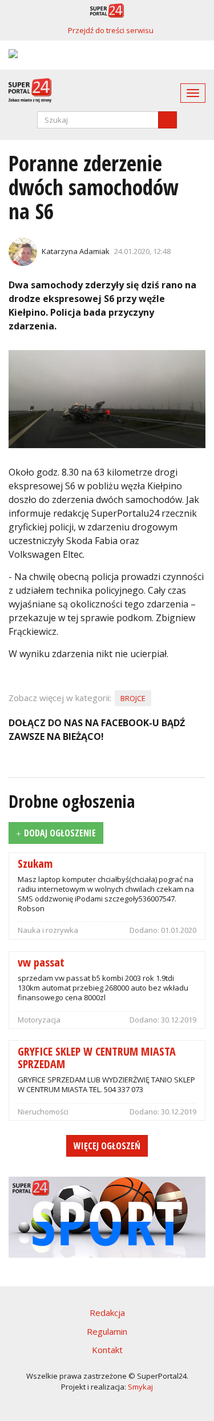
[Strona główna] (25, 90)
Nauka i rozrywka (48, 930)
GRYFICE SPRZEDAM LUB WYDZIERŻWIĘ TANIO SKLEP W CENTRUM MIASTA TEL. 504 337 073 (106, 1084)
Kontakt (107, 1349)
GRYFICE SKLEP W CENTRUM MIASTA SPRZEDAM (97, 1057)
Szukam (35, 863)
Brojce (133, 698)
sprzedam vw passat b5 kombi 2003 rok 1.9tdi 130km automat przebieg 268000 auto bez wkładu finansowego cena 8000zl (103, 988)
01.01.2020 (178, 930)
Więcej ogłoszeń (107, 1146)
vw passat (41, 962)
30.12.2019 (178, 1020)
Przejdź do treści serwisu (111, 30)
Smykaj (140, 1387)
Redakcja (107, 1312)
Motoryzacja (39, 1020)
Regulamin (107, 1331)
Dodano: (145, 930)
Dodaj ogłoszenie (60, 833)
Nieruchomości (43, 1111)
